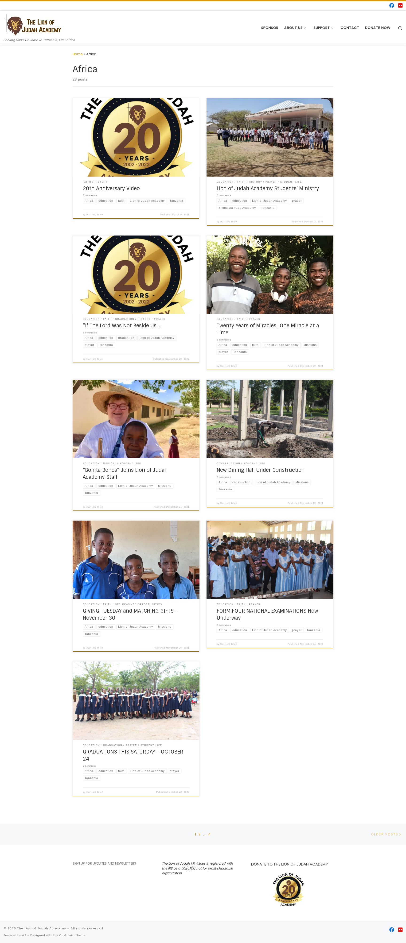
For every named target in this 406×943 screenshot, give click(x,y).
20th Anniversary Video (111, 188)
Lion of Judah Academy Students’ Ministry (268, 188)
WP (24, 935)
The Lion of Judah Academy (41, 928)
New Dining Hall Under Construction (261, 470)
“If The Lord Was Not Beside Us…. (122, 325)
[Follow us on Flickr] (400, 5)
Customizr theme (72, 935)
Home (78, 54)
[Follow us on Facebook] (391, 5)
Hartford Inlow (95, 214)
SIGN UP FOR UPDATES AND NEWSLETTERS (104, 863)
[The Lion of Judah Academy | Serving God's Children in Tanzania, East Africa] (33, 24)
